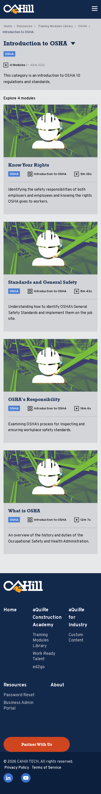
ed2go (39, 667)
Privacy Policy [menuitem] (16, 767)
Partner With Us (36, 744)
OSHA (82, 26)
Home (8, 26)
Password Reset (19, 695)
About (57, 685)
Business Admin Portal (18, 705)
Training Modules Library (55, 26)
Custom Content (76, 637)
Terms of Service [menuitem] (46, 767)
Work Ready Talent (44, 656)
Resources (24, 26)
